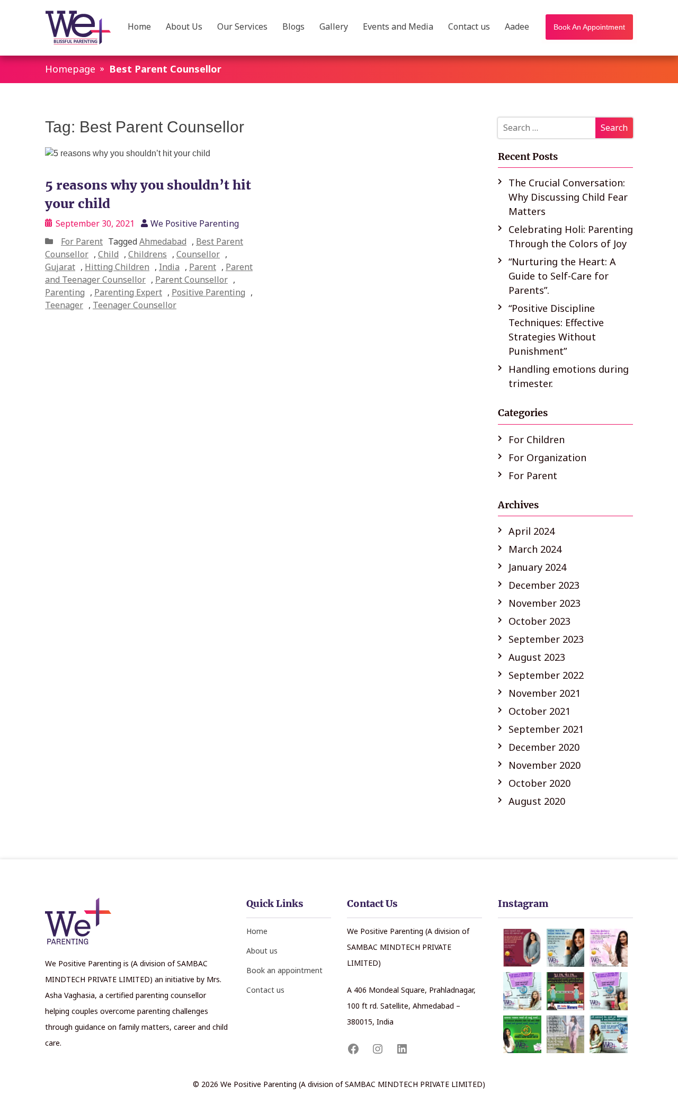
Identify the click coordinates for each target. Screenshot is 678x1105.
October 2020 (539, 783)
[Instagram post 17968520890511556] (522, 991)
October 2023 (539, 621)
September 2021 (546, 729)
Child (108, 254)
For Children (536, 439)
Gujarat (60, 267)
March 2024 (534, 549)
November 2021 (544, 693)
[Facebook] (353, 1049)
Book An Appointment (589, 27)
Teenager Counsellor (134, 305)
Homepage (70, 68)
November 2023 (544, 603)
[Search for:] (565, 128)
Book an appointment (284, 970)
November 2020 (544, 765)
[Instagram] (377, 1049)
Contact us (469, 27)
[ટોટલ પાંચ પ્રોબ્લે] (609, 948)
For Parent (82, 241)
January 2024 (537, 567)
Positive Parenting (208, 292)
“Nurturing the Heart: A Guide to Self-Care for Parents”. (562, 276)
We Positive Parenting (194, 223)
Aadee (517, 27)
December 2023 (543, 585)
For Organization (547, 457)
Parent (202, 267)
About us (262, 951)
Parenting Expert (128, 292)
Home (139, 27)
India (169, 267)
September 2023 (546, 639)
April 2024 (531, 531)
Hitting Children (117, 267)
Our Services (242, 27)
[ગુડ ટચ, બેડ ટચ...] (566, 991)
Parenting (65, 292)
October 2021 (539, 711)
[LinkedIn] (402, 1049)
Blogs (293, 27)
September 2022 (546, 675)
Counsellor (198, 254)
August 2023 (536, 657)
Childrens (147, 254)
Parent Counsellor (191, 279)
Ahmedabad (162, 241)
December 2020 (543, 747)
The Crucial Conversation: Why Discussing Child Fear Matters (568, 197)
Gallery (333, 27)
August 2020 (536, 801)
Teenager (64, 305)
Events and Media (398, 27)
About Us (184, 27)
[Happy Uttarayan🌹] (566, 1035)
